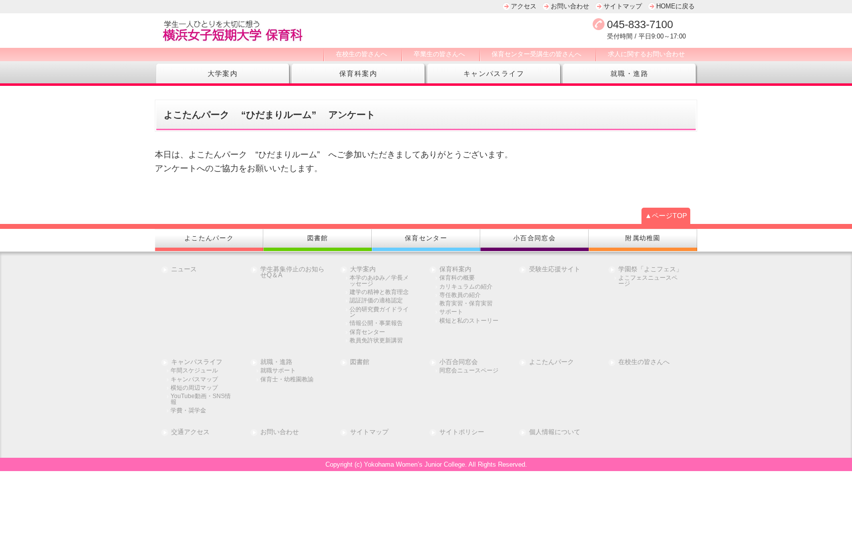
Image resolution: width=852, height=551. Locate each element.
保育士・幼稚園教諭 (287, 379)
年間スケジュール (194, 370)
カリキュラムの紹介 (466, 287)
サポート (451, 312)
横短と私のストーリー (468, 321)
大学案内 (223, 73)
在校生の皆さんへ (361, 54)
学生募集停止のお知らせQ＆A (292, 272)
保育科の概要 (457, 278)
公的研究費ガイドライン (379, 312)
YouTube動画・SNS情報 (201, 399)
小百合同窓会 (458, 362)
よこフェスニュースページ (647, 281)
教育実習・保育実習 (466, 303)
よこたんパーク (551, 362)
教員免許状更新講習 (376, 340)
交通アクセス (190, 432)
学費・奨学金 (188, 410)
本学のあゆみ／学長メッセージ (379, 281)
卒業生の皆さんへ (439, 54)
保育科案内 (358, 73)
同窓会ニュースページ (468, 370)
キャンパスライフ (493, 73)
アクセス (523, 6)
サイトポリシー (461, 432)
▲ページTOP (666, 216)
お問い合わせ (570, 6)
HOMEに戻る (675, 6)
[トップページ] (317, 30)
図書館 (359, 362)
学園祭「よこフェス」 (650, 269)
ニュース (184, 269)
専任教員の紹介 (460, 295)
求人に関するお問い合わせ (646, 54)
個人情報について (554, 432)
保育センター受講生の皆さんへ (536, 54)
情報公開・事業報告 (376, 323)
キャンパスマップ (194, 379)
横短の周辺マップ (194, 388)
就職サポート (278, 370)
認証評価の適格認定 (376, 300)
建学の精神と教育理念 (379, 292)
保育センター (367, 332)
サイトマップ (623, 6)
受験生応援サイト (554, 269)
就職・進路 (629, 73)
